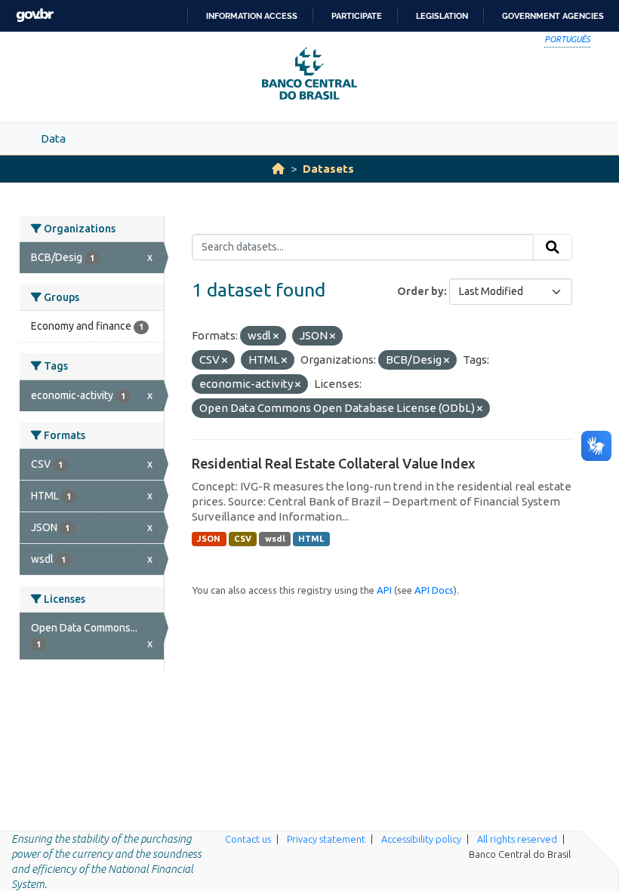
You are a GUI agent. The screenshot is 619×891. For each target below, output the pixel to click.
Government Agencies (553, 16)
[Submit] (552, 247)
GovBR (35, 15)
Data (53, 138)
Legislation (442, 16)
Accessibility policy (421, 839)
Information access (251, 16)
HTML (311, 538)
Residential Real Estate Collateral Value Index (334, 463)
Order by (420, 291)
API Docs (434, 590)
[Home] (278, 168)
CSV (242, 538)
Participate (356, 16)
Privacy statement (326, 839)
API (384, 590)
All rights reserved (517, 839)
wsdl (275, 538)
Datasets (328, 168)
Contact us (248, 839)
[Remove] (276, 336)
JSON (208, 538)
